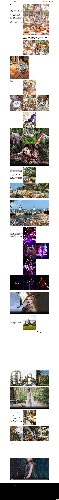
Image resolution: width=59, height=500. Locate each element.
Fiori (41, 1)
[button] (11, 103)
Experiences (44, 1)
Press (46, 1)
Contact (49, 1)
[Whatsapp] (57, 498)
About (33, 1)
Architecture (38, 1)
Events (35, 1)
